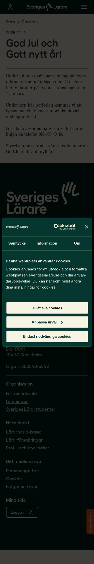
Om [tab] (77, 243)
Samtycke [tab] (17, 243)
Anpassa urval (44, 322)
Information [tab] (47, 243)
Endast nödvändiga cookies (47, 336)
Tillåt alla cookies (47, 308)
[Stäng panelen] (86, 226)
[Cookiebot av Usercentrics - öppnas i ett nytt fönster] (56, 227)
